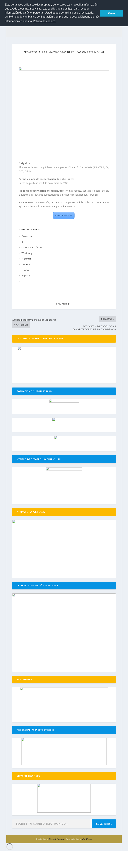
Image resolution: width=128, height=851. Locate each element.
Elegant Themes (56, 839)
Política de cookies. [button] (44, 21)
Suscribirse (104, 824)
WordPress (87, 839)
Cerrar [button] (111, 13)
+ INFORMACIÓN (63, 215)
